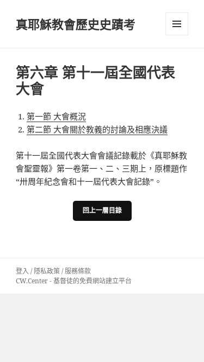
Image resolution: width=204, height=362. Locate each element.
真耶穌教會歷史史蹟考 (75, 24)
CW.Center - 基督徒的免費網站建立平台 (74, 280)
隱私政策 (47, 271)
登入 (22, 271)
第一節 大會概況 (56, 116)
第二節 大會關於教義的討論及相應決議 (97, 129)
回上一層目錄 (102, 210)
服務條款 (78, 271)
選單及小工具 (176, 23)
